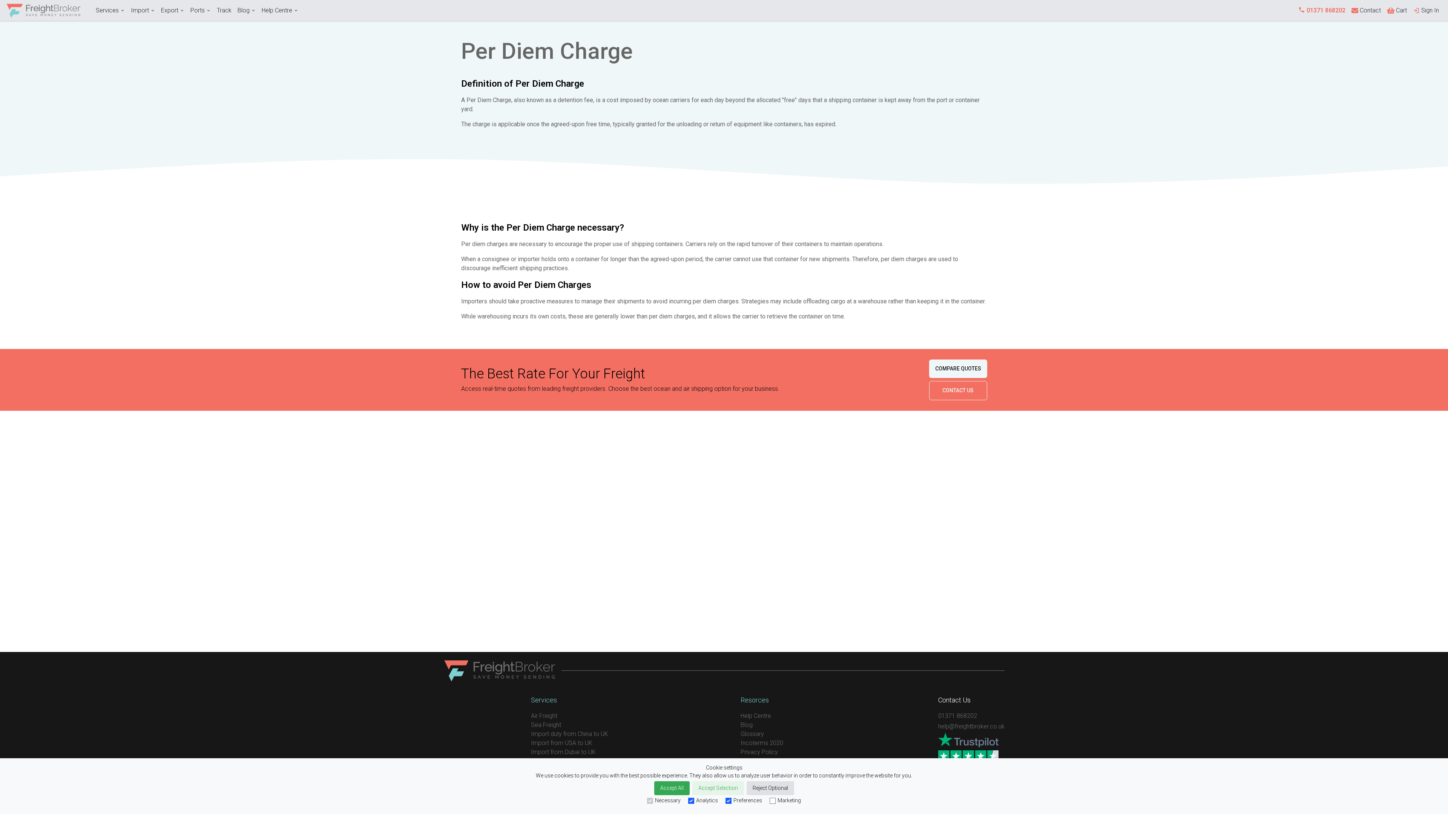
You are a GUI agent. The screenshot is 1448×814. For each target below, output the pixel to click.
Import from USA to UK (561, 743)
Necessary (668, 800)
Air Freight (544, 715)
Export (169, 10)
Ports (197, 10)
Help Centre (277, 10)
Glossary (752, 733)
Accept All (672, 788)
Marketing (789, 800)
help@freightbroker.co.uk (971, 726)
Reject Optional (770, 788)
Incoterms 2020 (762, 743)
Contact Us (958, 390)
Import (140, 10)
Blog (244, 10)
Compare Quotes (958, 369)
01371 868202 (957, 715)
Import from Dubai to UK (563, 752)
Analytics (707, 800)
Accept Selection (718, 788)
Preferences (747, 800)
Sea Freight (546, 724)
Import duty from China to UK (569, 733)
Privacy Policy (759, 752)
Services (107, 10)
